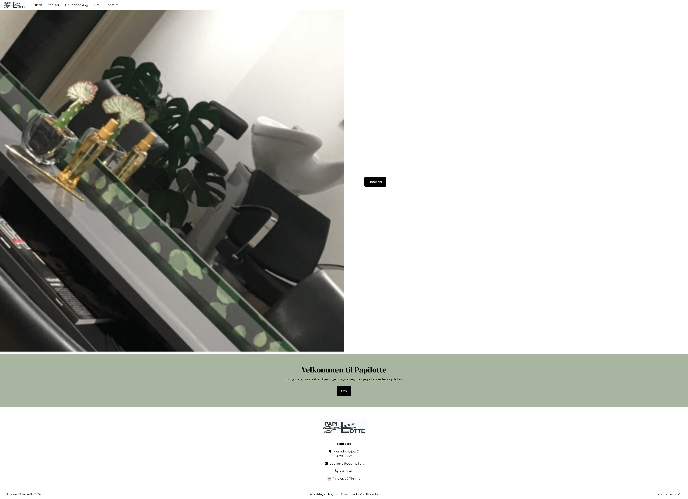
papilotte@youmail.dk (346, 463)
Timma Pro (675, 494)
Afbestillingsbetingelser (324, 494)
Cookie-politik (349, 494)
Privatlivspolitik (369, 494)
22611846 (346, 471)
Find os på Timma (346, 478)
